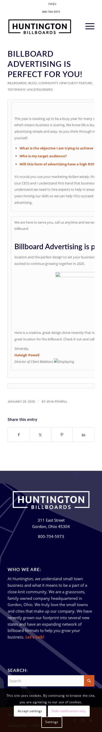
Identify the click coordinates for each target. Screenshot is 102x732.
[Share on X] (40, 435)
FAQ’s (52, 4)
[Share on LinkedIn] (83, 435)
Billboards (17, 83)
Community (48, 83)
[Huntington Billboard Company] (42, 25)
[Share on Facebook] (18, 435)
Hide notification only (69, 711)
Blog (32, 83)
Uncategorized (40, 89)
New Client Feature (75, 83)
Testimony (16, 89)
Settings (51, 722)
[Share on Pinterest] (61, 435)
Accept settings (30, 711)
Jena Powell (56, 401)
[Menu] (87, 25)
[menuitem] (52, 4)
